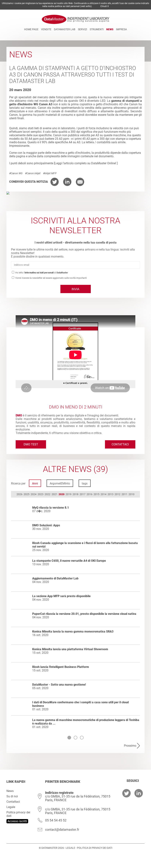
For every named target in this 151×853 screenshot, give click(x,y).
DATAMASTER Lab (64, 29)
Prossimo (130, 745)
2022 (47, 494)
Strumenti (97, 29)
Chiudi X (104, 6)
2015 (96, 494)
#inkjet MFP (50, 173)
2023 (40, 494)
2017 (82, 494)
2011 (124, 494)
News (109, 29)
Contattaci (120, 444)
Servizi (82, 29)
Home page (31, 29)
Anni (35, 483)
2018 (75, 494)
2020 (61, 494)
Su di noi (12, 796)
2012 (117, 494)
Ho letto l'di (41, 272)
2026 (19, 494)
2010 (131, 494)
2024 (33, 494)
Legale (10, 807)
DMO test (31, 444)
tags (84, 483)
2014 (103, 494)
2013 (110, 494)
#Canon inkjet (33, 173)
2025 (26, 494)
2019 (68, 494)
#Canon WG (15, 173)
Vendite (46, 29)
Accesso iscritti (17, 821)
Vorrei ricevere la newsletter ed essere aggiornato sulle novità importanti (51, 278)
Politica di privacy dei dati (94, 847)
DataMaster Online (103, 163)
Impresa (121, 29)
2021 (54, 494)
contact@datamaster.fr (62, 829)
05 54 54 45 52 (55, 820)
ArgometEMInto (60, 483)
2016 (89, 494)
